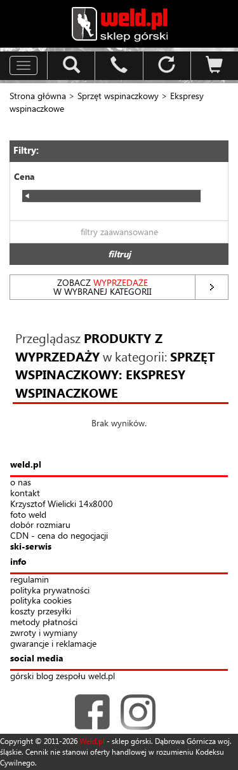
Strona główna (38, 96)
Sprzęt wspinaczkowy (118, 96)
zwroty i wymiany (43, 633)
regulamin (29, 579)
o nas (20, 482)
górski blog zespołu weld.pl (62, 676)
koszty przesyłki (40, 611)
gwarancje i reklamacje (53, 643)
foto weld (28, 515)
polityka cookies (41, 600)
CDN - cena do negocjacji (59, 535)
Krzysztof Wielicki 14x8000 (61, 504)
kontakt (25, 493)
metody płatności (43, 622)
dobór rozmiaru (40, 525)
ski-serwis (30, 546)
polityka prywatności (49, 590)
